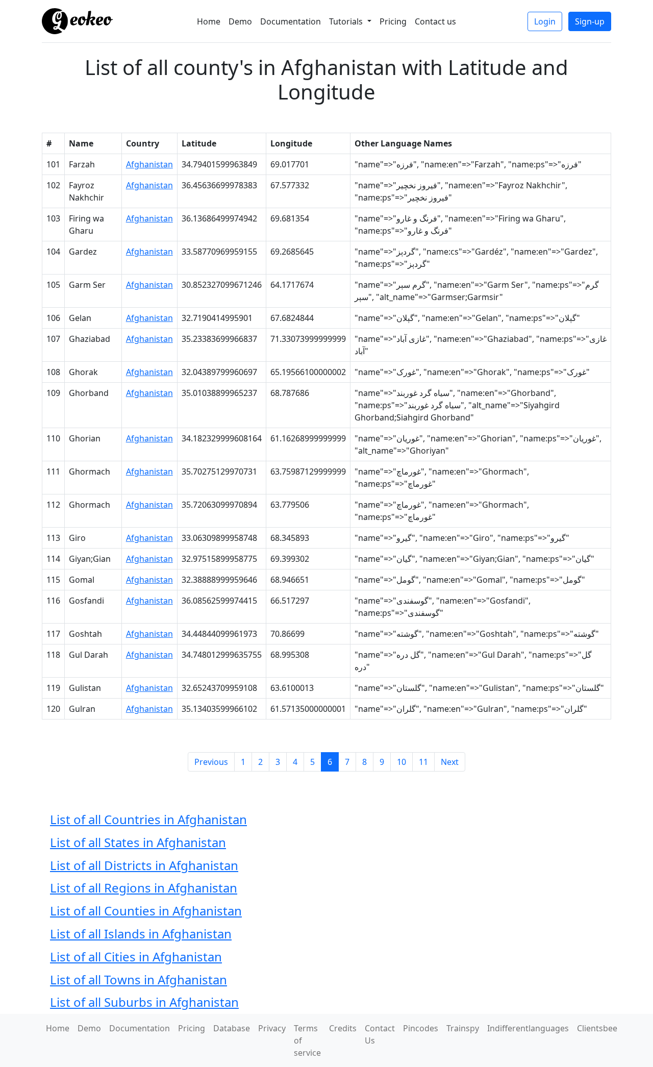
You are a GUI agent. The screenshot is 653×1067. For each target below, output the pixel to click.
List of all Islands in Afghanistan (141, 933)
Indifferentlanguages (528, 1028)
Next (450, 761)
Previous (211, 761)
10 (401, 761)
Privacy (272, 1028)
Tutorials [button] (347, 21)
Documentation (290, 21)
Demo (240, 21)
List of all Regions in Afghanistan (143, 887)
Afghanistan (149, 164)
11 (423, 761)
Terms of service (307, 1040)
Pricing (393, 21)
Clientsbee (597, 1028)
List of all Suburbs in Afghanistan (144, 1002)
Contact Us (380, 1034)
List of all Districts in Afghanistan (144, 865)
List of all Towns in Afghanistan (138, 979)
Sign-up (590, 21)
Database (231, 1028)
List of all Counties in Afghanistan (146, 910)
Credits (343, 1028)
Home (208, 21)
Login (545, 21)
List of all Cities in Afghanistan (136, 956)
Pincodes (420, 1028)
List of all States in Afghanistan (138, 842)
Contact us (435, 21)
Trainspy (462, 1028)
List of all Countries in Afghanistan (148, 819)
